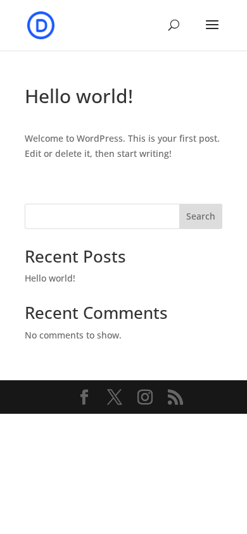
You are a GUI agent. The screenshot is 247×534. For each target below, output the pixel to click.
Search (200, 216)
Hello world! (50, 278)
